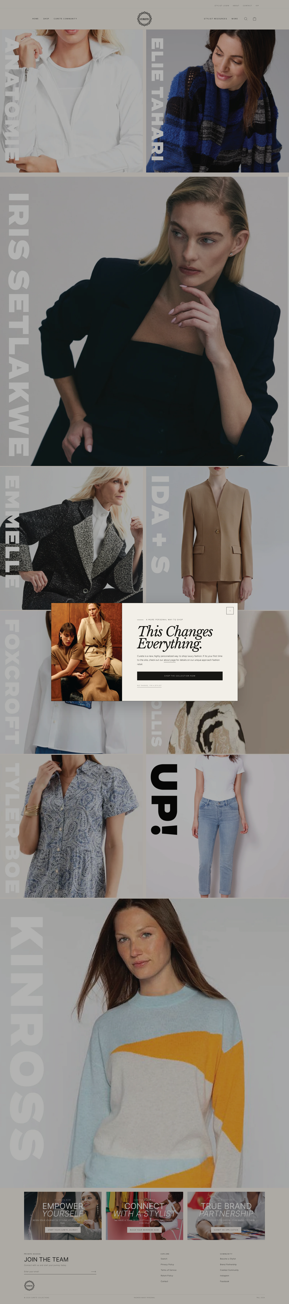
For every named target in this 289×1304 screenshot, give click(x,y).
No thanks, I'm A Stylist (149, 685)
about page (170, 660)
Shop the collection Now (179, 676)
